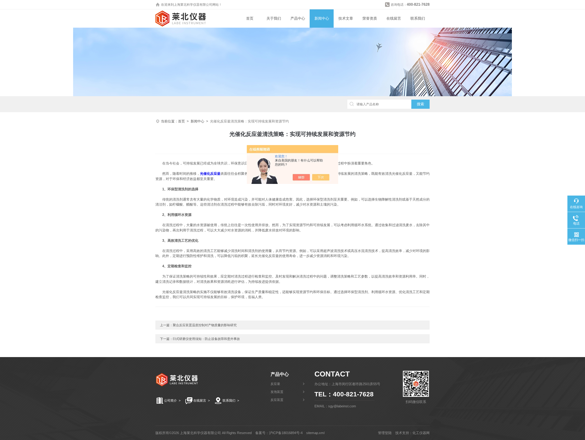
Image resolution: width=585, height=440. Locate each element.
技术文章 (345, 18)
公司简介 (170, 400)
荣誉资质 (369, 18)
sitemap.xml (315, 433)
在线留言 (393, 18)
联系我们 (417, 18)
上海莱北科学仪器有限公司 (193, 4)
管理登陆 (385, 433)
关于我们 (273, 18)
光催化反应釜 (210, 173)
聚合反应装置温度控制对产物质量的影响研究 (205, 325)
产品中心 (297, 18)
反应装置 (277, 400)
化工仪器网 (421, 433)
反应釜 (275, 384)
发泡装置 (277, 392)
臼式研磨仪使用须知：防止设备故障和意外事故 (206, 339)
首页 (249, 18)
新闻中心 (321, 18)
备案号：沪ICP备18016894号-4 (279, 433)
